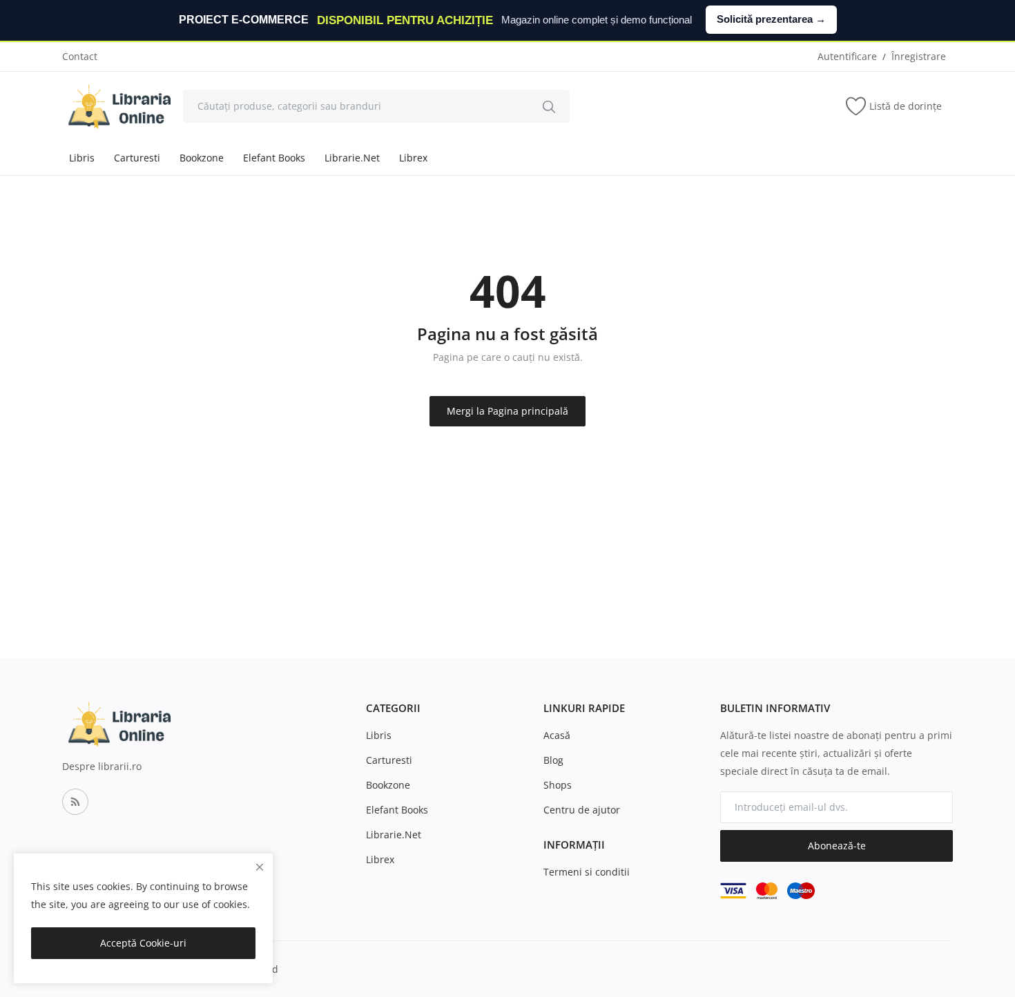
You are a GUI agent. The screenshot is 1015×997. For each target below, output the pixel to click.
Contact (79, 56)
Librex (413, 157)
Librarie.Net (352, 157)
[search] (549, 106)
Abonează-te (837, 845)
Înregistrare (918, 56)
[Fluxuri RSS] (75, 802)
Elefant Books (274, 157)
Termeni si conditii (586, 871)
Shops (557, 784)
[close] (259, 866)
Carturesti (137, 157)
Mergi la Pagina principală (507, 410)
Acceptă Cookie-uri (143, 942)
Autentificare (847, 56)
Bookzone (202, 157)
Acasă (556, 735)
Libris (82, 157)
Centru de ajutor (581, 809)
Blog (553, 760)
